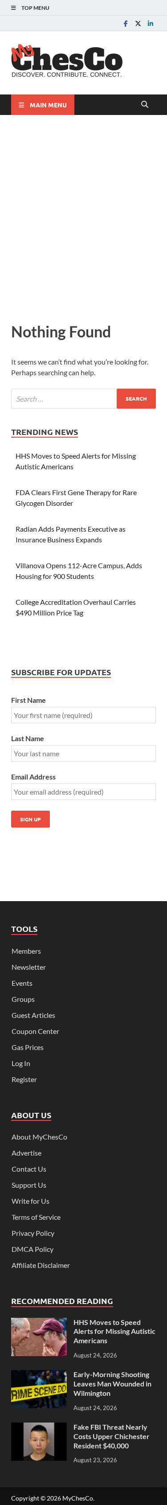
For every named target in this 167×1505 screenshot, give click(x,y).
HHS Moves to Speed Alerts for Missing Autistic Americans (114, 1331)
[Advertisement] (83, 216)
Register (24, 1079)
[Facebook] (125, 23)
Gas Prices (28, 1047)
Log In (21, 1063)
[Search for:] (83, 399)
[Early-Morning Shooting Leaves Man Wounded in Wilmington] (39, 1375)
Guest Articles (33, 1015)
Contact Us (29, 1169)
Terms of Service (36, 1217)
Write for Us (30, 1201)
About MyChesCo (39, 1136)
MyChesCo (77, 1498)
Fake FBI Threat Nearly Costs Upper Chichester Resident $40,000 (111, 1436)
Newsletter (29, 967)
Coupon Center (35, 1031)
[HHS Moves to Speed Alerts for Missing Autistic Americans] (39, 1323)
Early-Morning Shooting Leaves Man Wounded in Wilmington (112, 1383)
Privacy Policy (33, 1233)
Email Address (33, 776)
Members (26, 951)
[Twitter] (138, 23)
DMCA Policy (32, 1249)
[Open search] (144, 104)
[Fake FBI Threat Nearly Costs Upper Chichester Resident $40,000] (39, 1427)
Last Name (27, 738)
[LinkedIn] (150, 23)
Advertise (26, 1152)
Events (22, 983)
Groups (23, 999)
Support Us (29, 1185)
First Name (28, 700)
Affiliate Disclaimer (41, 1265)
